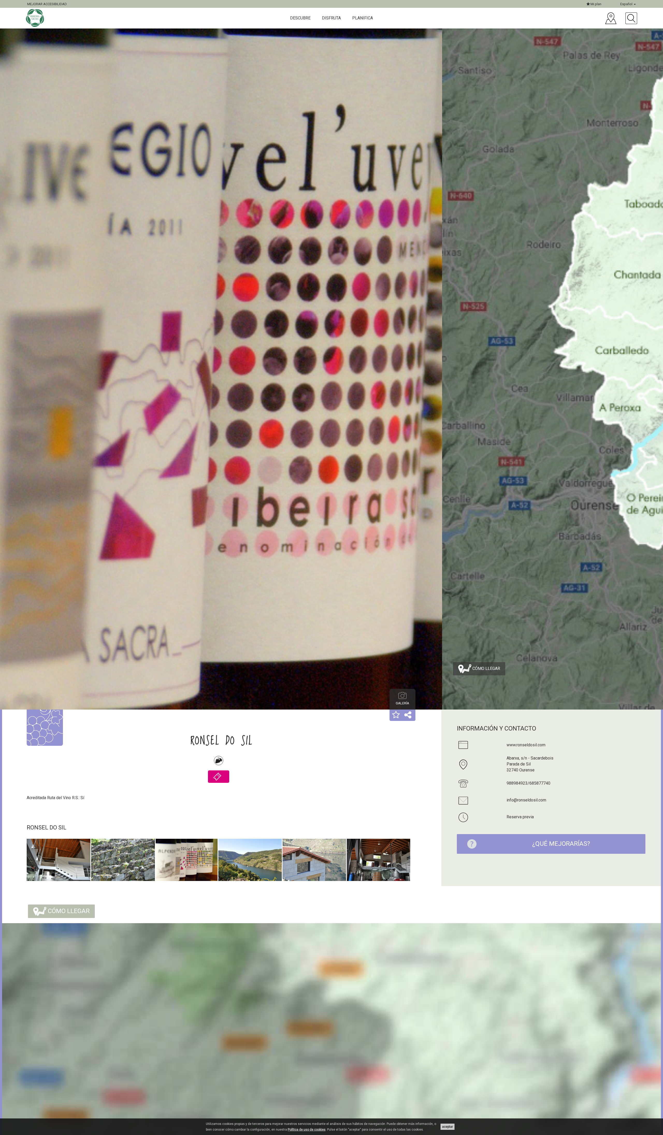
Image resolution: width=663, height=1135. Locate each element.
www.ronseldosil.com (526, 744)
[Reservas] (218, 776)
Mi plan (595, 4)
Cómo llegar (485, 668)
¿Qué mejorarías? (561, 843)
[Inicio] (36, 18)
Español (626, 4)
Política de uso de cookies (307, 1129)
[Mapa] (611, 18)
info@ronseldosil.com (526, 800)
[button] (396, 715)
